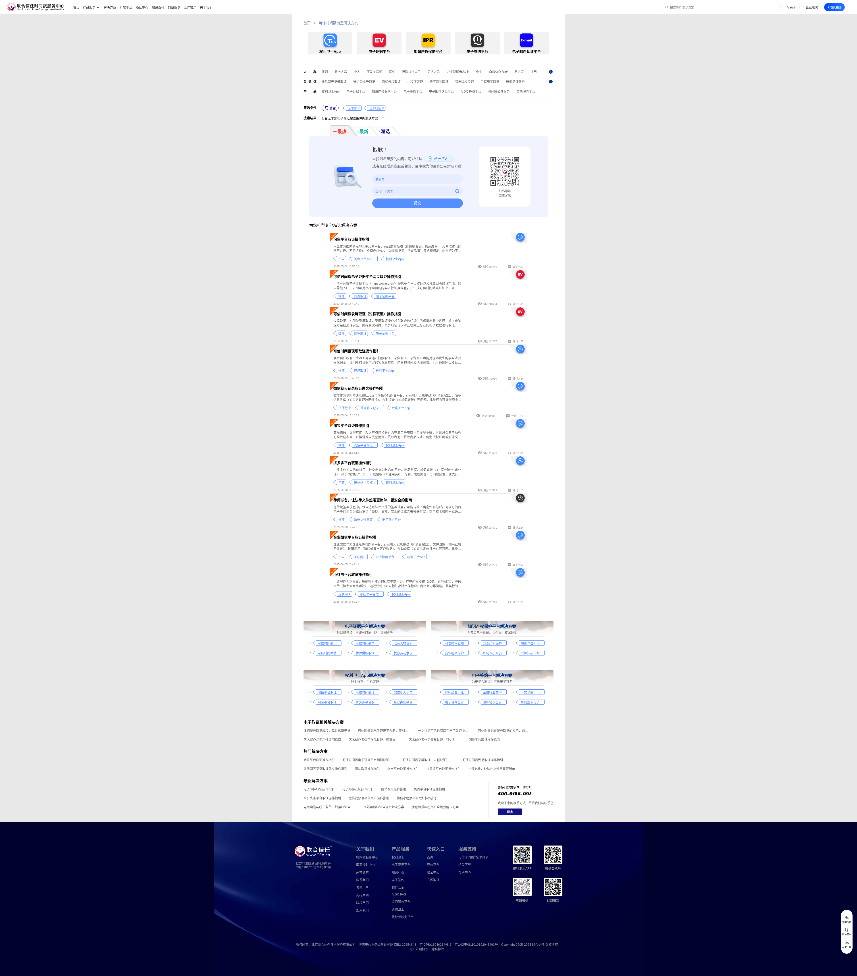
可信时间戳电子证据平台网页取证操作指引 (367, 277)
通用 (533, 72)
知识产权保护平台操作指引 (494, 643)
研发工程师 (374, 72)
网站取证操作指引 (367, 769)
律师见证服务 (515, 81)
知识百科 (158, 7)
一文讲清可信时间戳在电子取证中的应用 (444, 730)
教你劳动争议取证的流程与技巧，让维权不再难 (405, 653)
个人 (357, 72)
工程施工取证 (490, 81)
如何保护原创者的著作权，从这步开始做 (494, 653)
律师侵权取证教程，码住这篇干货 (367, 653)
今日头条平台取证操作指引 (322, 798)
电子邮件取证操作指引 (319, 789)
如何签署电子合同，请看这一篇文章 (532, 702)
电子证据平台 (355, 91)
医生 (392, 72)
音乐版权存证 (464, 81)
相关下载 (464, 864)
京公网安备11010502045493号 (476, 944)
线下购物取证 (439, 81)
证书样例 (473, 857)
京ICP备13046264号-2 (435, 944)
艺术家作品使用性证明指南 (322, 739)
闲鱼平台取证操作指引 (351, 239)
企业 (479, 72)
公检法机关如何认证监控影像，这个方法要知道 (532, 653)
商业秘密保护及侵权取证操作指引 (456, 653)
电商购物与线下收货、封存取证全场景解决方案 (330, 807)
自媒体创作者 (498, 72)
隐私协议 (438, 949)
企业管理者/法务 (458, 72)
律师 (325, 72)
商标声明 (362, 895)
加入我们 (362, 910)
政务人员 (341, 72)
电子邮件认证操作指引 (358, 789)
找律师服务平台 (403, 917)
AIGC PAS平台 (471, 91)
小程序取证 (415, 81)
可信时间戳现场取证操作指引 (356, 351)
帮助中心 (464, 872)
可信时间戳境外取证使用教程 (329, 653)
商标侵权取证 (391, 81)
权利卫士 (398, 857)
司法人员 (433, 72)
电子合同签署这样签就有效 (456, 702)
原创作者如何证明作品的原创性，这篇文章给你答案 (532, 643)
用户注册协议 (419, 949)
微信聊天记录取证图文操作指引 (358, 388)
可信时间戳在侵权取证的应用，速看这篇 (504, 730)
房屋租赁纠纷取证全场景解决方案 (435, 807)
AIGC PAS (399, 894)
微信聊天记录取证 (334, 81)
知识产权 (398, 872)
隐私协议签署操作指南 (494, 702)
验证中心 (142, 7)
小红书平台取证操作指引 (353, 575)
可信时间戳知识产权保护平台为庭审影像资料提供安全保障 (456, 643)
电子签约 (398, 880)
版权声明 (362, 902)
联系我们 (362, 880)
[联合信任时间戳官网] (35, 7)
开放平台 (126, 7)
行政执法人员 (411, 72)
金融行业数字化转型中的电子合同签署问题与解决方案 (494, 692)
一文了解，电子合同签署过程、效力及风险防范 (532, 692)
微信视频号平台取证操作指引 (369, 798)
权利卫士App (331, 91)
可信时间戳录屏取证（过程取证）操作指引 (367, 314)
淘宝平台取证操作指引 (351, 426)
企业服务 (812, 7)
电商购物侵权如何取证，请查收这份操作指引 (405, 643)
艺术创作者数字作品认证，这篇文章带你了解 (375, 739)
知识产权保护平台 (384, 91)
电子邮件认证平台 (441, 91)
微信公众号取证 (364, 81)
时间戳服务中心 (367, 857)
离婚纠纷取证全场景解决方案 (384, 807)
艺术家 (519, 72)
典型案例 (174, 7)
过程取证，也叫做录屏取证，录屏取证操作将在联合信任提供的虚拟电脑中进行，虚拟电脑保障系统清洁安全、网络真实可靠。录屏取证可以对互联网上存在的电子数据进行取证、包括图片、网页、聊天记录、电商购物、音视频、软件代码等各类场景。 (397, 323)
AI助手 (791, 7)
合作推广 (190, 7)
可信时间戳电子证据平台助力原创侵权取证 (384, 730)
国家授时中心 (365, 864)
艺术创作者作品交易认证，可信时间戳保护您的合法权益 (435, 739)
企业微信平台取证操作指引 (354, 537)
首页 (76, 7)
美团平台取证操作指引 (429, 789)
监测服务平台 (525, 91)
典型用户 (362, 887)
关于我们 (206, 7)
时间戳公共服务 (499, 91)
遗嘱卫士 (398, 909)
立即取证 (433, 880)
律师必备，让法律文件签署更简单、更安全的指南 (372, 500)
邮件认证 (398, 887)
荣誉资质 (362, 872)
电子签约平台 (413, 91)
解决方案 (110, 7)
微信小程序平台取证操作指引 (417, 798)
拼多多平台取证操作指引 (353, 463)
